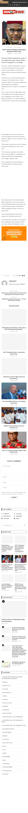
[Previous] (9, 2)
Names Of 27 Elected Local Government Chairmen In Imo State (19, 638)
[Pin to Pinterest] (19, 275)
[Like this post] (14, 275)
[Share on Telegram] (22, 275)
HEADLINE (6, 710)
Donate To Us (7, 685)
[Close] (2, 2)
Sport (4, 760)
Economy (5, 689)
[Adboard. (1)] (14, 227)
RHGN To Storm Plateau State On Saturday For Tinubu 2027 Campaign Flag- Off (20, 587)
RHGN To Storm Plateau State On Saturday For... (14, 426)
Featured (5, 699)
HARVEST (5, 706)
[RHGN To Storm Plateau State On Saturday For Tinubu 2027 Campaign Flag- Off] (14, 415)
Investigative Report (8, 729)
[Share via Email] (24, 275)
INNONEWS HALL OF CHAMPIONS (13, 717)
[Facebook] (8, 5)
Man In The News (8, 742)
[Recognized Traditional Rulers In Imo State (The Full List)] (5, 630)
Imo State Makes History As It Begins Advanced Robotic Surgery (6, 586)
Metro (4, 746)
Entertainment (7, 692)
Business (5, 682)
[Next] (11, 2)
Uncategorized (7, 770)
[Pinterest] (14, 5)
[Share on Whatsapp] (20, 275)
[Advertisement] (14, 117)
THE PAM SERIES (7, 767)
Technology (6, 763)
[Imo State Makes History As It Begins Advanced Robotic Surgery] (14, 391)
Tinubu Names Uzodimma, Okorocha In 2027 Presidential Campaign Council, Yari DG (7, 548)
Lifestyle (5, 736)
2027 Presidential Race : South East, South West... (14, 353)
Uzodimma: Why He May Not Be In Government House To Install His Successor (7, 567)
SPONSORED (6, 756)
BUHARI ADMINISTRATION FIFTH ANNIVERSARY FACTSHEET (11, 677)
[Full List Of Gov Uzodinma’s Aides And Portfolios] (14, 609)
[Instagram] (12, 5)
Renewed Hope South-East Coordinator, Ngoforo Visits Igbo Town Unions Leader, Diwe (20, 567)
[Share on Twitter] (17, 275)
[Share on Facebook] (16, 275)
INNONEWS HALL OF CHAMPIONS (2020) (12, 721)
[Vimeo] (19, 5)
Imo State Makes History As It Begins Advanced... (14, 402)
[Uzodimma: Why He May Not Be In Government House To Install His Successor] (14, 366)
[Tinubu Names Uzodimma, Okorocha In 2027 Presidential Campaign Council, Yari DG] (14, 317)
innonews (10, 53)
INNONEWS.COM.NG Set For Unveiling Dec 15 (18, 662)
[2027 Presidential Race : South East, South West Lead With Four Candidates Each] (14, 341)
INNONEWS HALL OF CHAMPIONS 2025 (14, 725)
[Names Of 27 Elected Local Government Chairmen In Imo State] (5, 639)
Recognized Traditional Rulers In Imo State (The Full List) (18, 629)
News (4, 749)
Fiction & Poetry (7, 703)
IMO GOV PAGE (7, 713)
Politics (5, 753)
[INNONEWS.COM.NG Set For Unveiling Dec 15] (5, 664)
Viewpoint (5, 774)
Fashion (5, 696)
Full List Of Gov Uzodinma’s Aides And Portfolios (13, 620)
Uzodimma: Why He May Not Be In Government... (14, 377)
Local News (6, 739)
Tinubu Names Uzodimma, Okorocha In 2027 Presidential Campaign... (14, 328)
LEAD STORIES (7, 732)
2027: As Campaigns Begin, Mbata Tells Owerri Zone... (14, 451)
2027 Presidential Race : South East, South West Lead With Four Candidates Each (19, 548)
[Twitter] (10, 5)
